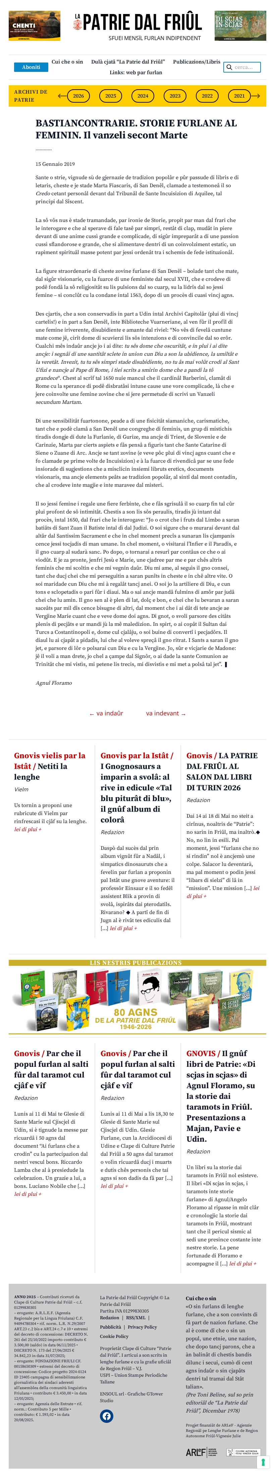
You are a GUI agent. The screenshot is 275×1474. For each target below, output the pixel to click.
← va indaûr (107, 713)
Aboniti (31, 67)
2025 (110, 96)
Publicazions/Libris (196, 62)
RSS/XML (136, 1318)
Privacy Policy (142, 1327)
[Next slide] (255, 96)
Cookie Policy (114, 1337)
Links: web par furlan (136, 72)
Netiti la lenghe (50, 766)
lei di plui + (27, 829)
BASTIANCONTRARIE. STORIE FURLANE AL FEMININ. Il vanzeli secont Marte (136, 129)
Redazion (109, 1318)
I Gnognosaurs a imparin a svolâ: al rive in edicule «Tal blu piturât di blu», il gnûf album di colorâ (137, 788)
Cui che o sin (67, 62)
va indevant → (166, 713)
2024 (143, 96)
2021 (239, 96)
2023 (175, 96)
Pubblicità (110, 1327)
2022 (207, 96)
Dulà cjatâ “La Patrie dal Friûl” (128, 62)
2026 (78, 96)
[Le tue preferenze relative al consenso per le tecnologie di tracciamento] (263, 1462)
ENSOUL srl (112, 1394)
